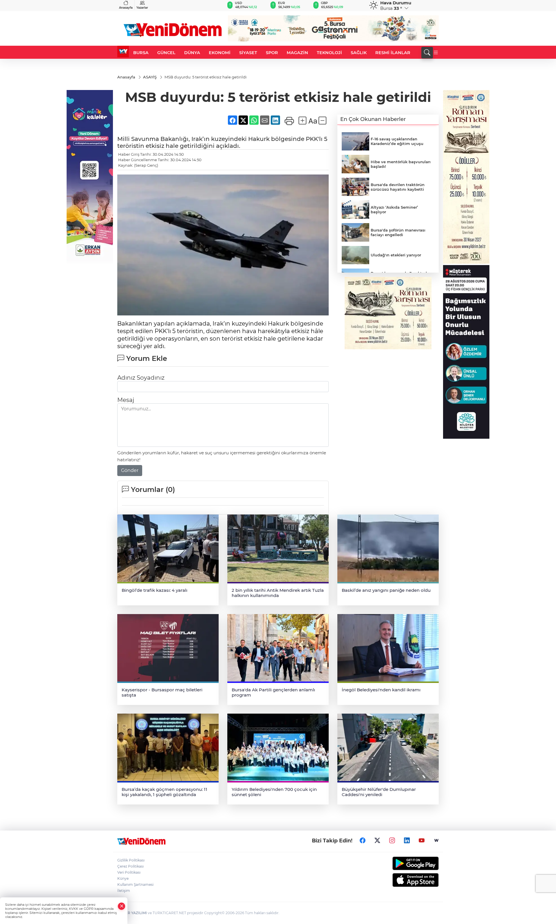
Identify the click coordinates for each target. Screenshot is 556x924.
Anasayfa (126, 8)
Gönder (129, 470)
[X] (377, 840)
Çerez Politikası (130, 866)
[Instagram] (392, 840)
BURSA (141, 52)
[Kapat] (121, 906)
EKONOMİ (220, 52)
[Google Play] (402, 863)
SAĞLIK (359, 52)
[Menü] (436, 52)
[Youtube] (421, 840)
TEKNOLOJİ (329, 52)
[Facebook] (362, 840)
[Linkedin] (407, 840)
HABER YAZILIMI (132, 913)
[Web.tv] (436, 840)
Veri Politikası (128, 872)
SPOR (272, 52)
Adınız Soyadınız (140, 377)
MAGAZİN (297, 52)
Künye (123, 878)
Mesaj (125, 399)
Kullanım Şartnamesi (135, 884)
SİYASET (248, 52)
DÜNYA (192, 52)
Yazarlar (142, 8)
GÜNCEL (166, 52)
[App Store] (402, 880)
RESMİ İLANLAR (392, 52)
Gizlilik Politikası (131, 860)
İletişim (123, 890)
